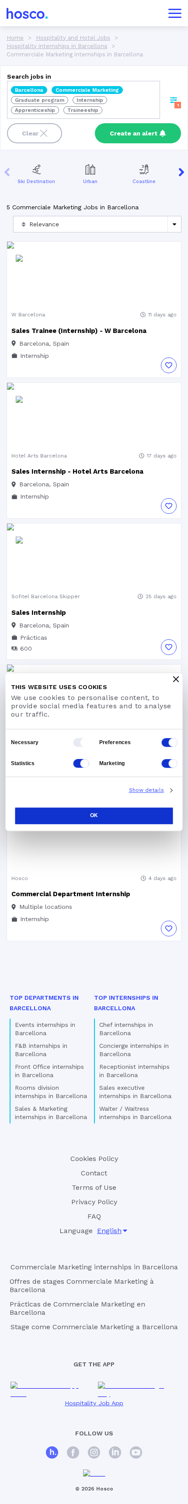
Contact (94, 1173)
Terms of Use (94, 1187)
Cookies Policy (94, 1158)
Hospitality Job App (94, 1403)
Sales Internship (38, 613)
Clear (30, 133)
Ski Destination (36, 181)
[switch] (170, 742)
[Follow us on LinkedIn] (114, 1453)
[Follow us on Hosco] (52, 1453)
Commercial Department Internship (70, 894)
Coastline (144, 181)
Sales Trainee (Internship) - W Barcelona (78, 331)
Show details (146, 790)
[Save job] (169, 365)
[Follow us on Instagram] (94, 1453)
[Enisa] (94, 1473)
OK (94, 815)
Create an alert (133, 133)
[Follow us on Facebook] (73, 1453)
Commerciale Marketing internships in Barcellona (94, 1267)
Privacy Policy (94, 1202)
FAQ (94, 1216)
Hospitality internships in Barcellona (57, 46)
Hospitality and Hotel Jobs (73, 38)
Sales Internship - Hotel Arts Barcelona (77, 471)
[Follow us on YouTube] (135, 1453)
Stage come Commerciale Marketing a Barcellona (94, 1327)
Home (15, 38)
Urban (90, 181)
